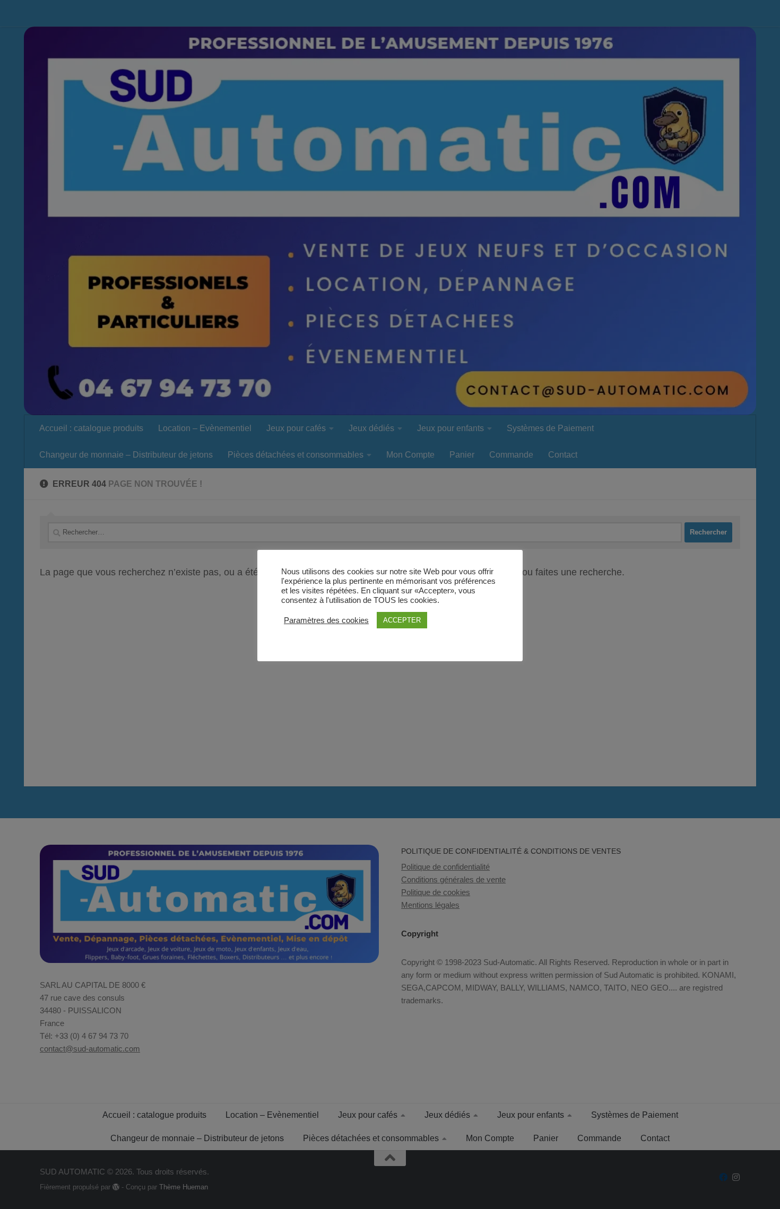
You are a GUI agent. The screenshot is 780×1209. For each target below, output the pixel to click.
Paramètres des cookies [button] (326, 620)
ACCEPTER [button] (402, 620)
